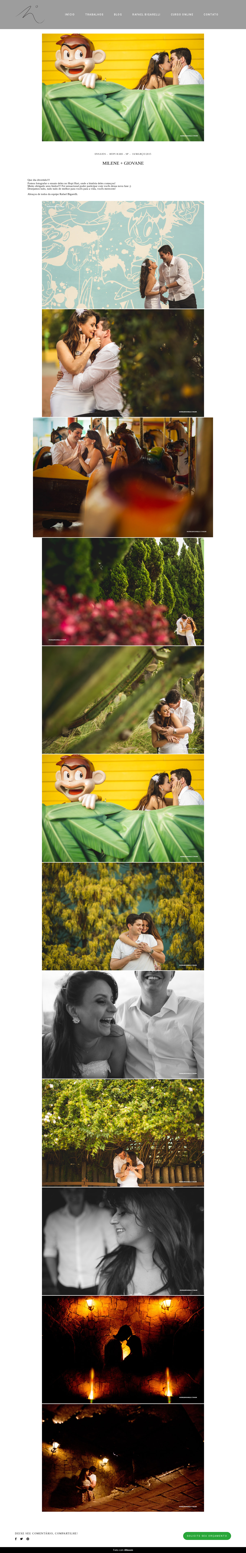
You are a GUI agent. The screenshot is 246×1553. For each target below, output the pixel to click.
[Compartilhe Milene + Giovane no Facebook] (16, 1539)
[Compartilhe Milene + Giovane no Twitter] (21, 1539)
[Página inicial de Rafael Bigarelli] (33, 14)
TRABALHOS (94, 14)
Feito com (123, 1550)
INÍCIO (70, 14)
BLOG (118, 14)
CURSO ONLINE (182, 14)
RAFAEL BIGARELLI (146, 14)
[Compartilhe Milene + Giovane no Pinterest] (27, 1539)
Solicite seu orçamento (207, 1536)
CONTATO (211, 14)
